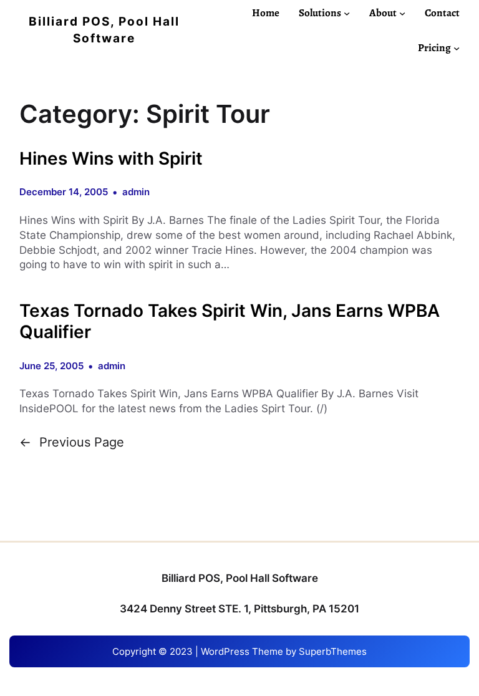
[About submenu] (402, 12)
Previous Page (71, 442)
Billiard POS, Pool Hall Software (240, 578)
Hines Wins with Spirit (111, 158)
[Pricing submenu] (456, 48)
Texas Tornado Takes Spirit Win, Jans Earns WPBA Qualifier (229, 321)
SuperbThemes (333, 651)
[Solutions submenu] (347, 12)
